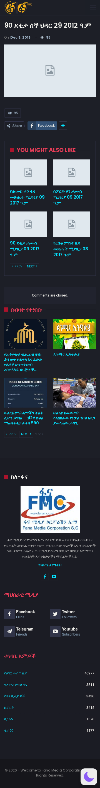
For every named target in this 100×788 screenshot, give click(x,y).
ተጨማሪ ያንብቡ (50, 565)
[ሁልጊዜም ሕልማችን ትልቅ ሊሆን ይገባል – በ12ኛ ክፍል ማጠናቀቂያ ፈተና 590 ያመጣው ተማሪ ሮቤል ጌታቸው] (25, 393)
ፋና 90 (8, 730)
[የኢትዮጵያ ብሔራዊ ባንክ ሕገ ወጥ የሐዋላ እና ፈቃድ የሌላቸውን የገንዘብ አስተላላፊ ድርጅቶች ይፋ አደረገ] (25, 334)
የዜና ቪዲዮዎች (14, 696)
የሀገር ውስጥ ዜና (15, 673)
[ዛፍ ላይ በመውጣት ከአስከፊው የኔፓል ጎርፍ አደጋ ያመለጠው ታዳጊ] (74, 393)
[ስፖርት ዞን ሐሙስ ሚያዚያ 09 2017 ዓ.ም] (71, 172)
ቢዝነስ (8, 719)
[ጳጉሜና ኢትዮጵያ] (74, 334)
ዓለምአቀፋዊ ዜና (15, 685)
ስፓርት (9, 707)
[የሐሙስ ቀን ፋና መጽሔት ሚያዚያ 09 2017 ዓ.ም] (28, 172)
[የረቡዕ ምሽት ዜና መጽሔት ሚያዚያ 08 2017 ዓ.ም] (71, 224)
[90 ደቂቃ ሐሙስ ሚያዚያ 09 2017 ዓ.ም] (28, 224)
